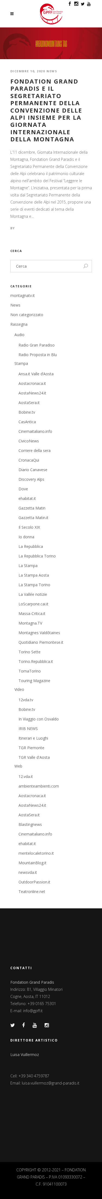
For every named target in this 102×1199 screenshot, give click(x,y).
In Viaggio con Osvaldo (38, 719)
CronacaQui (28, 460)
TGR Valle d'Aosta (34, 757)
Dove (23, 488)
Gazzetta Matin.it (33, 517)
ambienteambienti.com (38, 786)
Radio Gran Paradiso (36, 345)
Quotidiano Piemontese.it (40, 642)
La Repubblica (30, 546)
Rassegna (18, 324)
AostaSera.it (29, 402)
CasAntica (27, 421)
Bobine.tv (26, 412)
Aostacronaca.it (32, 383)
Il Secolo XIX (29, 527)
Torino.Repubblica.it (35, 661)
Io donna (26, 536)
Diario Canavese (32, 469)
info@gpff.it (33, 1010)
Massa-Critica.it (31, 613)
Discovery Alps (31, 479)
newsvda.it (27, 872)
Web (18, 766)
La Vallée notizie (32, 594)
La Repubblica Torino (37, 556)
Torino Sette (29, 651)
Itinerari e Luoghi (33, 738)
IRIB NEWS (28, 728)
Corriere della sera (34, 450)
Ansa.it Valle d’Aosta (36, 373)
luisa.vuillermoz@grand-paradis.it (50, 1083)
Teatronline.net (31, 891)
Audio (19, 334)
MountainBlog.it (32, 862)
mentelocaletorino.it (36, 853)
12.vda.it (25, 776)
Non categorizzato (26, 314)
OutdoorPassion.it (34, 882)
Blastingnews (30, 824)
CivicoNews (28, 440)
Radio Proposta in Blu (37, 354)
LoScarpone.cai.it (33, 603)
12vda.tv (25, 699)
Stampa (21, 363)
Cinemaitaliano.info (35, 431)
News (52, 71)
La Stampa (28, 565)
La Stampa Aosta (33, 575)
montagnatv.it (22, 295)
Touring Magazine (34, 680)
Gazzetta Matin (31, 508)
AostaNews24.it (32, 393)
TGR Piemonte (31, 747)
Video (19, 689)
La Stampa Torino (34, 584)
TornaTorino (29, 671)
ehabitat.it (27, 498)
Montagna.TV (30, 623)
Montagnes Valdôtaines (39, 632)
